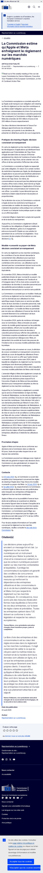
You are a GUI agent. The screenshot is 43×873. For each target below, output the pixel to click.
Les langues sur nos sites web (13, 810)
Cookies (5, 814)
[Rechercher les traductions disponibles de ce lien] (12, 239)
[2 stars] (6, 730)
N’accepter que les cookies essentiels (25, 868)
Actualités (7, 38)
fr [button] (29, 7)
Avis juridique (6, 823)
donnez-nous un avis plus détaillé (17, 736)
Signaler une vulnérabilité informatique (16, 806)
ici (10, 239)
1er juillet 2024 (8, 487)
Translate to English (13, 24)
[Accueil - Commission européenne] (7, 6)
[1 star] (4, 730)
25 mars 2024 (9, 477)
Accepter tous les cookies (21, 861)
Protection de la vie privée (11, 818)
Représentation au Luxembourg (13, 718)
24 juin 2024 (32, 484)
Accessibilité (6, 774)
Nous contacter (7, 802)
